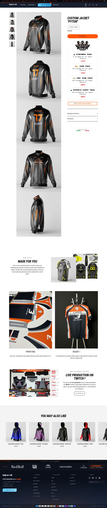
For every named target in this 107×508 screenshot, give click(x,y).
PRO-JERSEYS (36, 480)
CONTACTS (56, 4)
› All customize (36, 496)
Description (70, 118)
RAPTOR (53, 487)
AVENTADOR (54, 490)
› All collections (55, 499)
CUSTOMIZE (31, 4)
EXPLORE (73, 474)
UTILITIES (23, 4)
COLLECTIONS (55, 474)
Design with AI (9, 490)
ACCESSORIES (36, 493)
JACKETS (35, 490)
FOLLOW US (79, 393)
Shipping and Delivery (73, 113)
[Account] (92, 5)
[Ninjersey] (13, 5)
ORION (52, 477)
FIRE (52, 493)
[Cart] (96, 5)
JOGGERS (35, 487)
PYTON (53, 496)
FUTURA (53, 483)
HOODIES (35, 483)
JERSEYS (35, 477)
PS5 (52, 480)
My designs (72, 483)
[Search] (89, 5)
